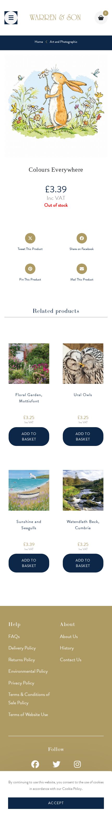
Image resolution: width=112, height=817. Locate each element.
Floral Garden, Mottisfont (28, 398)
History (67, 647)
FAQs (14, 636)
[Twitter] (56, 765)
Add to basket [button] (29, 436)
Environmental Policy (28, 671)
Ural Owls (83, 395)
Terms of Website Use (28, 714)
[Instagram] (77, 765)
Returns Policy (21, 659)
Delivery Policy (22, 647)
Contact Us (70, 659)
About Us (69, 636)
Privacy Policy (21, 682)
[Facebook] (35, 765)
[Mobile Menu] (10, 17)
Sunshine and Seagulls (28, 524)
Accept (56, 803)
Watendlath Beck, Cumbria (83, 524)
